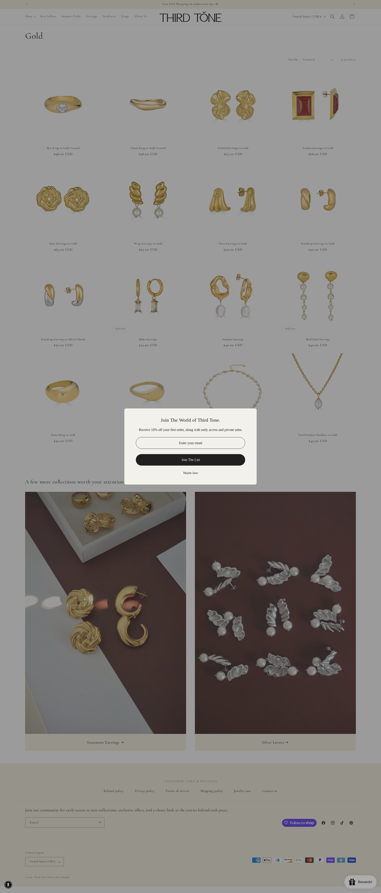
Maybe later (190, 473)
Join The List (190, 460)
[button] (8, 885)
